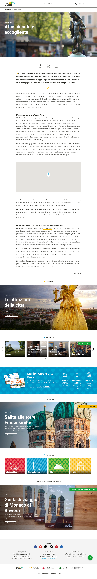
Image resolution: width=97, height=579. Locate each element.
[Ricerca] (87, 4)
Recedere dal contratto (48, 558)
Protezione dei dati (18, 556)
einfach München (10, 4)
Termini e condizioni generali (21, 554)
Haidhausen (76, 99)
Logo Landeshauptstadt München (77, 568)
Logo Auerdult (62, 568)
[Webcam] (52, 4)
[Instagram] (45, 546)
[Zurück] (2, 349)
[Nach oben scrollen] (90, 557)
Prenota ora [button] (10, 435)
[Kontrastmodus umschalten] (76, 4)
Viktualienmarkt (52, 126)
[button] (91, 4)
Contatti (29, 558)
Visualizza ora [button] (11, 315)
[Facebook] (35, 546)
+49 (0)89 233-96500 (48, 554)
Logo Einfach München (19, 568)
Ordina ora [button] (10, 523)
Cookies (27, 556)
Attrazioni (50, 282)
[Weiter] (93, 349)
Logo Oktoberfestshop (34, 568)
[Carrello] (84, 4)
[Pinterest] (56, 546)
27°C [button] (46, 4)
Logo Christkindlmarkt (48, 568)
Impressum (14, 558)
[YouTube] (40, 546)
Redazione (22, 558)
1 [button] (45, 358)
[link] (9, 9)
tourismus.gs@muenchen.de (48, 556)
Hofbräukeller (47, 228)
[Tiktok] (51, 546)
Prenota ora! (50, 399)
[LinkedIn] (61, 546)
